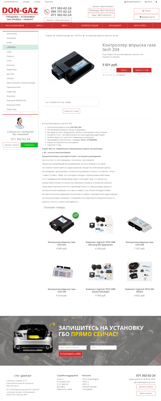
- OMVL (8, 52)
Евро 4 (39, 25)
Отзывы (26, 2)
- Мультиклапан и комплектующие (19, 83)
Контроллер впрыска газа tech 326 (139, 243)
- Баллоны (9, 65)
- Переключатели (12, 87)
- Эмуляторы (10, 109)
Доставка (61, 386)
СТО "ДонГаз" (63, 384)
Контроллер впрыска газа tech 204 (100, 35)
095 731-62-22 (61, 11)
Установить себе (70, 353)
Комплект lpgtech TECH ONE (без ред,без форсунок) (100, 243)
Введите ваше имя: (65, 342)
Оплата (60, 379)
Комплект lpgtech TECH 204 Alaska (139, 290)
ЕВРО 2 (85, 381)
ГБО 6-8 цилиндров (14, 25)
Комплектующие (89, 25)
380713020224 (101, 10)
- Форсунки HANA (12, 105)
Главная (48, 35)
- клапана (9, 78)
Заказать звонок (58, 20)
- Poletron (9, 56)
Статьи (37, 2)
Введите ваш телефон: (98, 342)
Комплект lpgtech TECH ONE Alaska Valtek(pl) (100, 290)
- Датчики (9, 74)
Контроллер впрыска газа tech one (61, 243)
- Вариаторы (10, 69)
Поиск (147, 10)
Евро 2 (65, 25)
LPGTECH (78, 35)
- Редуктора (10, 91)
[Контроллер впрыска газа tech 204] (71, 67)
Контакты (49, 2)
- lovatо (8, 42)
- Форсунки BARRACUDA (15, 100)
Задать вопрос (145, 393)
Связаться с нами (64, 389)
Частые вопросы (11, 2)
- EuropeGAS (10, 38)
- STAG (7, 60)
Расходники (115, 25)
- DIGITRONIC (10, 33)
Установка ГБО (63, 381)
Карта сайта (140, 25)
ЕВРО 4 (85, 384)
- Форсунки (9, 96)
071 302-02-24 (61, 8)
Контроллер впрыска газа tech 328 (61, 290)
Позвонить (29, 145)
